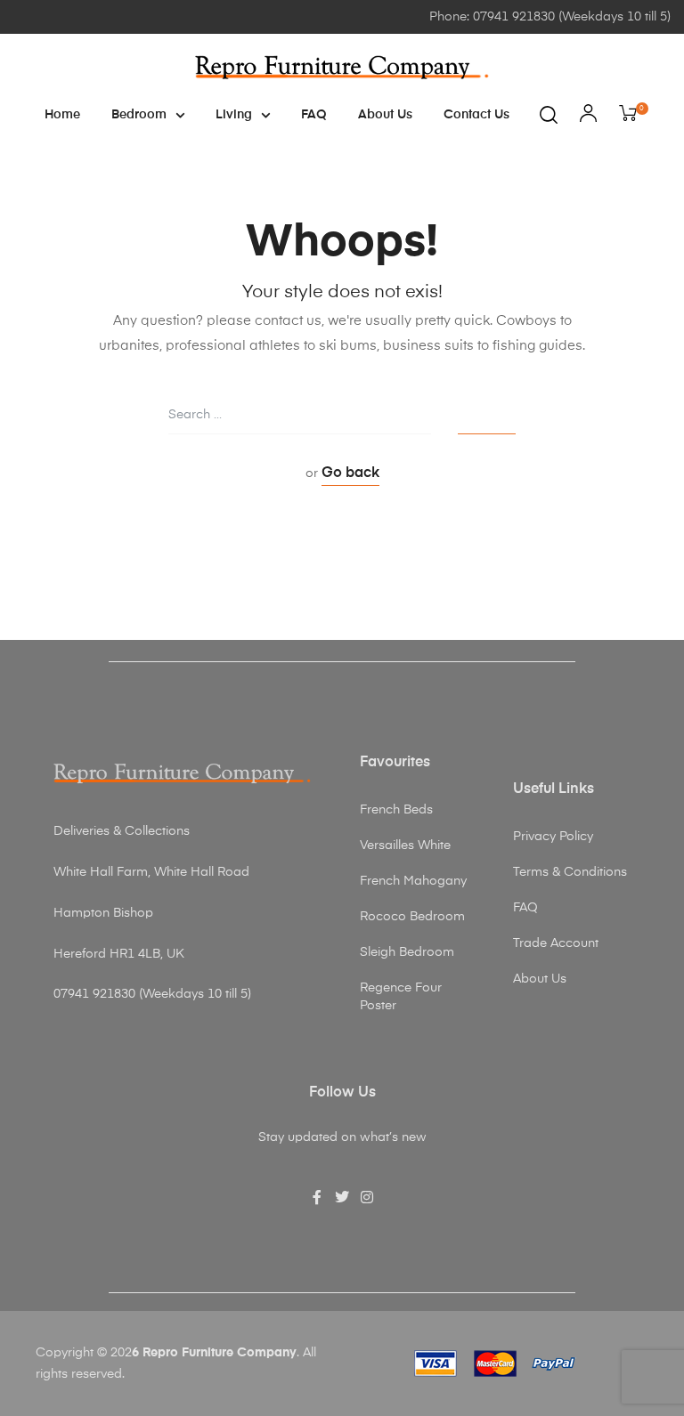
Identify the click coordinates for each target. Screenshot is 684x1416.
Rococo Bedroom (412, 916)
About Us (385, 115)
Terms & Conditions (570, 872)
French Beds (396, 810)
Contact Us (476, 115)
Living (234, 115)
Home (62, 115)
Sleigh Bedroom (407, 952)
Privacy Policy (553, 836)
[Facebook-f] (317, 1197)
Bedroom (139, 115)
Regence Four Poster (401, 997)
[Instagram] (367, 1197)
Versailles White (405, 845)
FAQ (314, 115)
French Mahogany (413, 881)
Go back (350, 473)
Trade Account (555, 943)
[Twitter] (342, 1197)
